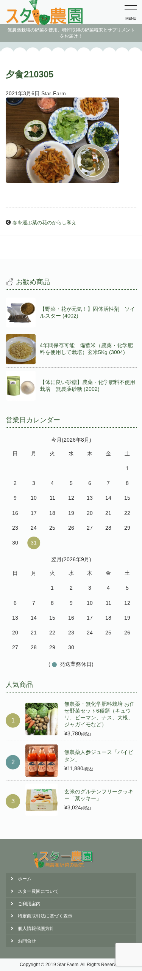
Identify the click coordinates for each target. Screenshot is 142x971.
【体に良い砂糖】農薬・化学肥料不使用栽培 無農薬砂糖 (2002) (87, 385)
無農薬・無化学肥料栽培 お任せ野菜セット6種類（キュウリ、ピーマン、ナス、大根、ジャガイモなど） (99, 714)
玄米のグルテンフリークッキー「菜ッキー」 (98, 794)
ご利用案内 (29, 903)
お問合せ (27, 941)
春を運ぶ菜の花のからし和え (44, 222)
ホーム (24, 878)
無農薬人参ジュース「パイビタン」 (98, 755)
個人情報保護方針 (36, 928)
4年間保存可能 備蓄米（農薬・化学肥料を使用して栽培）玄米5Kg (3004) (86, 348)
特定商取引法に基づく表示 (45, 916)
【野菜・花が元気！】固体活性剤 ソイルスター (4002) (87, 312)
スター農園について (38, 891)
